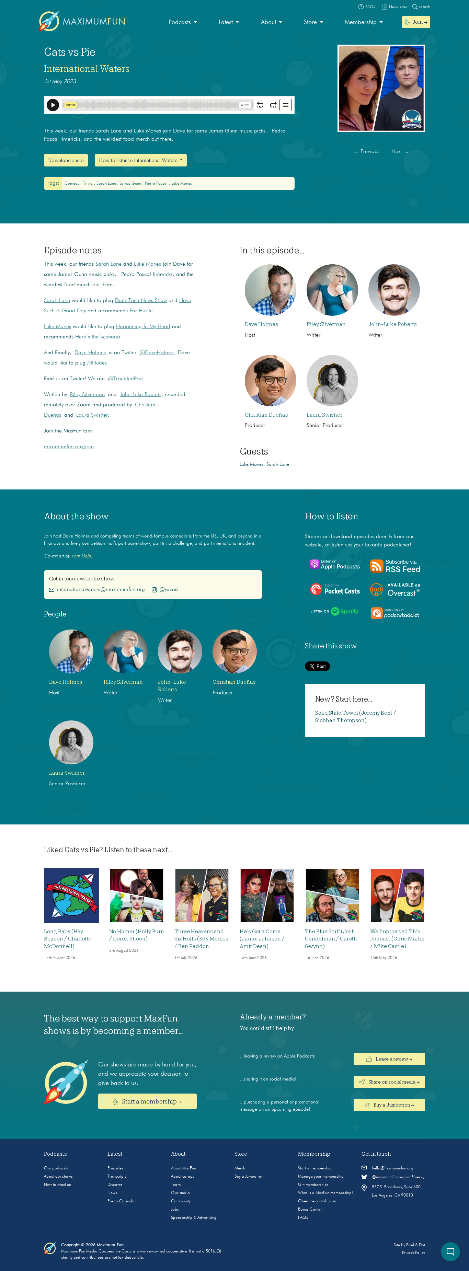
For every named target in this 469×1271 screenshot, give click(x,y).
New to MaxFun (57, 1185)
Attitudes (97, 363)
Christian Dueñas (266, 415)
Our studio (180, 1193)
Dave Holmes (90, 353)
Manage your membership (321, 1177)
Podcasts (180, 22)
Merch (240, 1168)
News (112, 1193)
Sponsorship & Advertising (194, 1218)
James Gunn (131, 184)
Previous (366, 151)
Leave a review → (393, 1059)
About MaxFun (183, 1168)
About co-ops (182, 1177)
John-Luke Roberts (140, 394)
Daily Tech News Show (141, 300)
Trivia (88, 184)
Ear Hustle (141, 311)
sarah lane (106, 184)
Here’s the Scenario (97, 337)
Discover (114, 1185)
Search (423, 7)
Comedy (72, 184)
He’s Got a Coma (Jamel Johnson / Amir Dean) (262, 938)
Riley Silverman (87, 394)
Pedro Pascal (157, 184)
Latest (226, 22)
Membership (361, 22)
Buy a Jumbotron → (393, 1105)
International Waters (86, 68)
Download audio (66, 160)
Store (310, 22)
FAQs (303, 1218)
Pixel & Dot (415, 1245)
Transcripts (116, 1177)
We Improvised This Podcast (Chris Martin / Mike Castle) (397, 938)
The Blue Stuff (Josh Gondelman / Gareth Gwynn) (331, 938)
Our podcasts (56, 1168)
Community (181, 1201)
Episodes (115, 1168)
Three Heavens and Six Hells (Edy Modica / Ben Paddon (201, 938)
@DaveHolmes (156, 353)
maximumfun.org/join (69, 447)
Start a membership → (151, 1101)
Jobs (175, 1210)
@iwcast (169, 589)
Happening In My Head (143, 327)
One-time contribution (317, 1201)
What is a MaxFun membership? (326, 1193)
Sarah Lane (108, 264)
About (268, 22)
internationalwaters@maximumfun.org (101, 589)
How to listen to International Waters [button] (139, 160)
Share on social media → (393, 1082)
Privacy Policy (413, 1253)
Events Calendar (121, 1201)
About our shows (58, 1177)
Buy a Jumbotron (249, 1177)
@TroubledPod (125, 379)
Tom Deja (81, 556)
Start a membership (315, 1168)
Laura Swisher (92, 415)
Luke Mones (181, 184)
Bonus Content (310, 1210)
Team (176, 1185)
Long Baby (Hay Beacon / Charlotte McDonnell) (67, 938)
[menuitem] (183, 22)
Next (400, 151)
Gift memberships (313, 1185)
